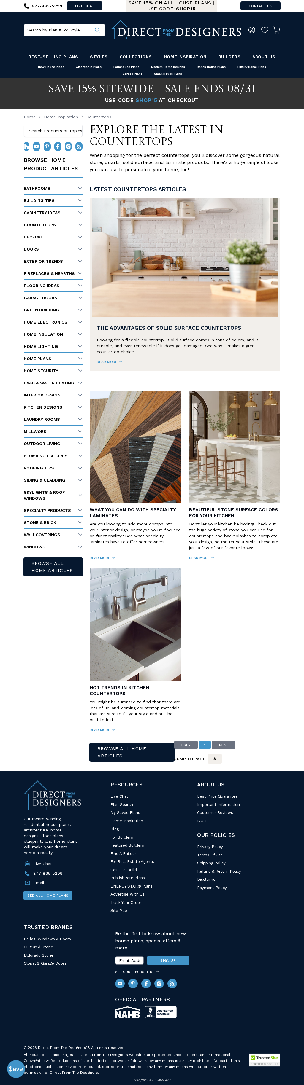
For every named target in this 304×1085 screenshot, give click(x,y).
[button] (16, 1069)
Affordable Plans (89, 66)
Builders (229, 56)
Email (38, 882)
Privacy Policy (210, 847)
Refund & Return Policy (219, 871)
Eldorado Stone (38, 955)
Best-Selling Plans (53, 56)
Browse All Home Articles (52, 566)
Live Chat (119, 796)
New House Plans (51, 66)
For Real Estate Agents (132, 861)
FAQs (202, 821)
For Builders (121, 837)
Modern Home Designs (168, 66)
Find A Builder (123, 853)
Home (30, 116)
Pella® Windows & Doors (47, 939)
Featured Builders (127, 845)
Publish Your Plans (127, 878)
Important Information (218, 804)
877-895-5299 (48, 873)
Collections (136, 56)
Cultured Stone (38, 947)
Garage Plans (132, 73)
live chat (84, 6)
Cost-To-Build (123, 870)
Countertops (98, 116)
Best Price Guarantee (217, 796)
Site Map (118, 910)
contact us (261, 6)
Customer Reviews (215, 812)
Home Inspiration (185, 56)
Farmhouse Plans (126, 66)
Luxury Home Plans (252, 66)
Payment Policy (212, 887)
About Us (263, 56)
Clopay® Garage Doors (45, 963)
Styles (98, 56)
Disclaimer (207, 879)
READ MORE (107, 362)
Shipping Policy (211, 863)
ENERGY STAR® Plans (131, 886)
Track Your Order (125, 902)
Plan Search (121, 804)
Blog (114, 829)
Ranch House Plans (211, 66)
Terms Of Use (210, 855)
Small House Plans (168, 73)
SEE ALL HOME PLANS (48, 895)
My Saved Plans (125, 812)
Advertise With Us (127, 894)
